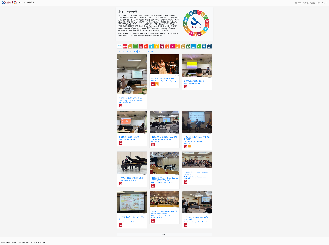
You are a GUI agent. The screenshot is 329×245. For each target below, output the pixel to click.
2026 (122, 51)
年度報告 (312, 3)
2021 (143, 51)
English (324, 3)
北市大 (319, 3)
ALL (119, 51)
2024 (131, 51)
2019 (152, 51)
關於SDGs (298, 3)
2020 (148, 51)
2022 (139, 51)
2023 (135, 51)
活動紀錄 (306, 3)
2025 (127, 51)
